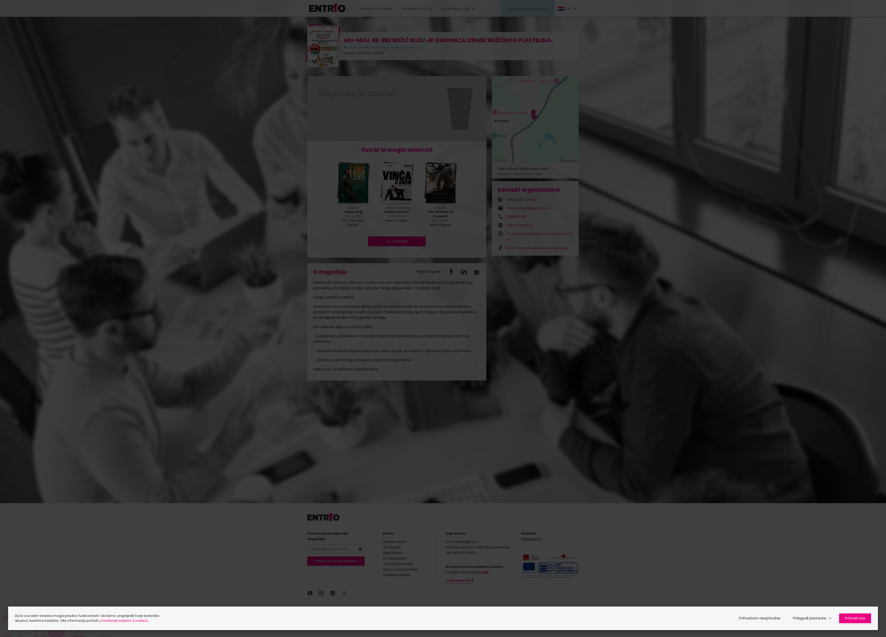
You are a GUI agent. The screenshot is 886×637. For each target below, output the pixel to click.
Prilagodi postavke (809, 618)
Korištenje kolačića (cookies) (125, 620)
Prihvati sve (855, 618)
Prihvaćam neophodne (759, 618)
